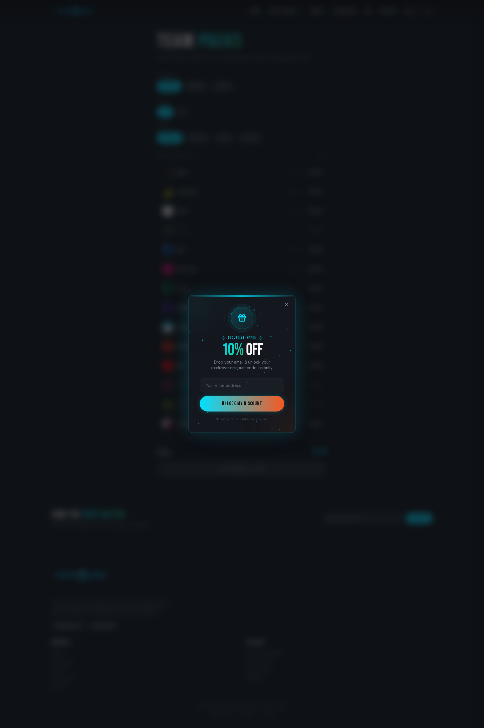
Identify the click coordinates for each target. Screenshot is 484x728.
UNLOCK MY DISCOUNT (242, 403)
